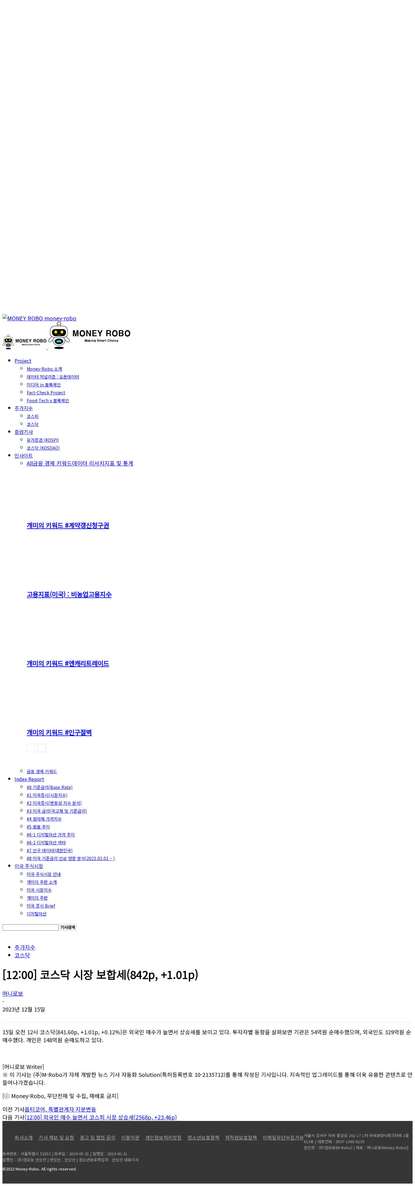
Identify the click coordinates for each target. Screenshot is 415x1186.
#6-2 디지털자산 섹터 (46, 842)
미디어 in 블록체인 (44, 385)
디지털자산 (36, 914)
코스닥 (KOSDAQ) (43, 448)
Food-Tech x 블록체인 (48, 400)
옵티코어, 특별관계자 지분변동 (60, 1109)
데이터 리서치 (88, 463)
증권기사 (24, 431)
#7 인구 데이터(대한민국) (50, 850)
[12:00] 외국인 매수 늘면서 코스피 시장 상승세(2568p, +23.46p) (101, 1117)
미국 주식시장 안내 (44, 874)
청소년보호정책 (203, 1137)
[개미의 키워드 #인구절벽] (60, 717)
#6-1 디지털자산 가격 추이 (51, 835)
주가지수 (24, 408)
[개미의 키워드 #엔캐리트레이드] (60, 648)
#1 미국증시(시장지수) (47, 795)
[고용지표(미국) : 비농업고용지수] (60, 579)
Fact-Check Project (46, 392)
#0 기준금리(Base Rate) (50, 787)
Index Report (29, 779)
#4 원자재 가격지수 (44, 819)
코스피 (33, 416)
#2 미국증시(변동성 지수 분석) (54, 803)
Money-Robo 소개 (44, 369)
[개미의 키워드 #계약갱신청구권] (60, 510)
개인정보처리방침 (163, 1137)
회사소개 (24, 1137)
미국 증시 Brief (41, 906)
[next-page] (41, 748)
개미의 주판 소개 (42, 882)
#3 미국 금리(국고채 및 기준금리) (57, 811)
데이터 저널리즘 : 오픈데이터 (53, 377)
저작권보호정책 (241, 1137)
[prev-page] (31, 748)
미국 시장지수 (39, 890)
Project (23, 360)
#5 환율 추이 (38, 827)
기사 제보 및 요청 (56, 1137)
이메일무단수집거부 (283, 1137)
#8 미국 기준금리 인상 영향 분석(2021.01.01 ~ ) (71, 858)
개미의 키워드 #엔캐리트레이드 (68, 663)
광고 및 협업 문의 (97, 1137)
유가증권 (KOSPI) (43, 440)
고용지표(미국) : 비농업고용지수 (69, 594)
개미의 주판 (37, 898)
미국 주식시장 (29, 866)
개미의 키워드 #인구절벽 (59, 732)
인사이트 (24, 455)
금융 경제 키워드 (52, 463)
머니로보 (12, 993)
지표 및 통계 (119, 463)
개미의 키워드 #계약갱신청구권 (68, 525)
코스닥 (33, 424)
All (30, 463)
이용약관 (130, 1137)
